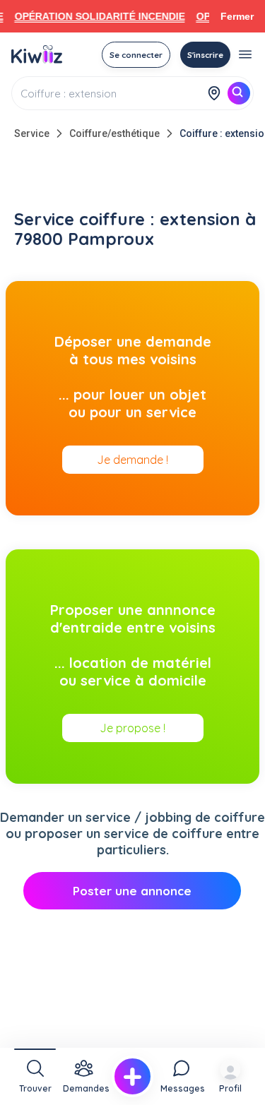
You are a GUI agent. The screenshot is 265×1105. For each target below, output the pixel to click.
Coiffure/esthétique (114, 133)
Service (31, 133)
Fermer (237, 16)
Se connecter (136, 54)
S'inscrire (205, 54)
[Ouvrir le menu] (245, 54)
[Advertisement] (133, 178)
